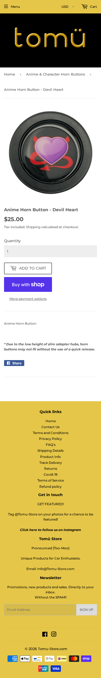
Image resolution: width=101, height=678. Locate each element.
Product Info (50, 457)
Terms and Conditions (50, 433)
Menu (15, 7)
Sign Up (86, 610)
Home (9, 74)
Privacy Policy (50, 439)
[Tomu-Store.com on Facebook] (45, 635)
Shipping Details (50, 451)
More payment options (28, 299)
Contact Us (50, 427)
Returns (50, 469)
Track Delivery (50, 463)
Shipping (33, 227)
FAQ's (50, 445)
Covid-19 (50, 474)
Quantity (12, 240)
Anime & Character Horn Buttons (55, 74)
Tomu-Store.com (52, 649)
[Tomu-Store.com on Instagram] (54, 635)
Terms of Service (50, 480)
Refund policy (50, 487)
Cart (93, 7)
